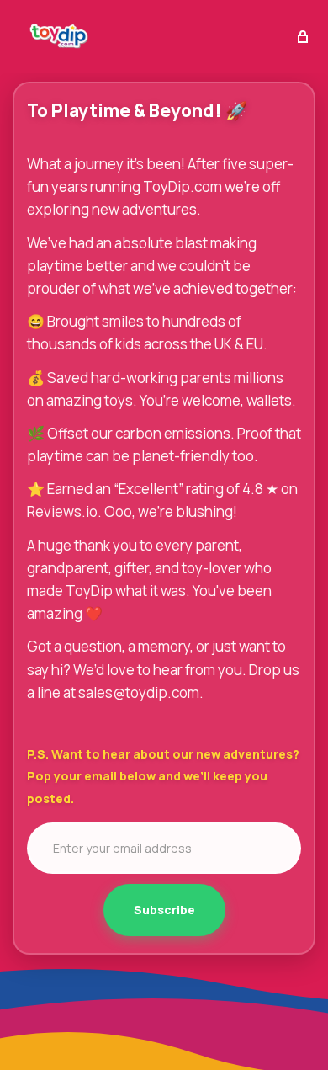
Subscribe (164, 910)
